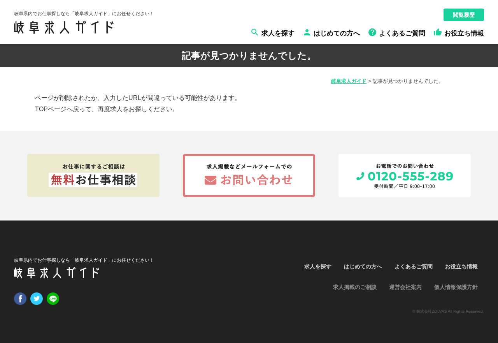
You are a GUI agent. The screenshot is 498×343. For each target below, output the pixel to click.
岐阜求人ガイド (348, 81)
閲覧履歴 (464, 15)
